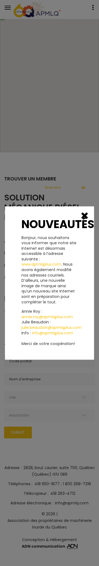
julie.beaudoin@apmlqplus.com (51, 327)
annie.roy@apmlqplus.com (47, 316)
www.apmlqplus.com (41, 264)
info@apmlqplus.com (52, 332)
